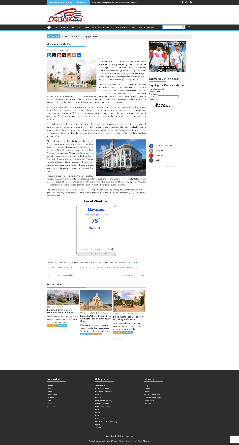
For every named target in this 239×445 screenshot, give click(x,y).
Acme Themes (144, 441)
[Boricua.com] (49, 27)
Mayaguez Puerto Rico (135, 61)
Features (147, 391)
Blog (146, 385)
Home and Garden (103, 406)
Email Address (155, 91)
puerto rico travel (118, 267)
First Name (153, 94)
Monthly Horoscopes (125, 27)
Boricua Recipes (146, 27)
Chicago (50, 385)
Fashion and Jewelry (103, 400)
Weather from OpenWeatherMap (96, 254)
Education (99, 397)
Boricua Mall (104, 27)
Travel (98, 427)
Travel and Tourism (132, 267)
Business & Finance (103, 391)
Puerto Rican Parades (153, 397)
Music (97, 412)
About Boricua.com (63, 27)
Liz (62, 307)
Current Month (86, 334)
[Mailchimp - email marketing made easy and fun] (162, 107)
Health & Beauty (102, 403)
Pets (97, 415)
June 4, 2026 (53, 307)
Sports (98, 424)
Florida (49, 388)
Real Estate (100, 418)
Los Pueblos (53, 267)
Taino (49, 400)
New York (51, 397)
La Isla (49, 391)
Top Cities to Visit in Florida (61, 275)
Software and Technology (106, 421)
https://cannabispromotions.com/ (125, 262)
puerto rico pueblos (104, 267)
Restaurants (149, 400)
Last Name (153, 97)
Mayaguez (64, 267)
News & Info (62, 325)
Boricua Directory (85, 27)
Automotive (100, 385)
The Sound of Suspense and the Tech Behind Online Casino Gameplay (121, 2)
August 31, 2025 (120, 314)
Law (97, 409)
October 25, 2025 (88, 313)
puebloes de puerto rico (78, 267)
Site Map (147, 403)
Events (147, 388)
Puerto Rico (65, 50)
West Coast (52, 406)
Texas (49, 403)
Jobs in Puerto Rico (152, 394)
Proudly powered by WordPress (103, 441)
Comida (98, 394)
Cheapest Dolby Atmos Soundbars (129, 275)
